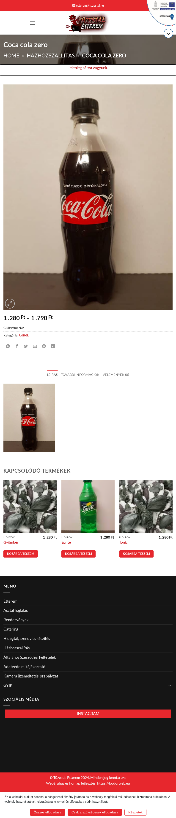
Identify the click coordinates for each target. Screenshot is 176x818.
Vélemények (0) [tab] (116, 374)
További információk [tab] (80, 374)
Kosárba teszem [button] (20, 553)
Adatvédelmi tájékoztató (24, 666)
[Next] (172, 524)
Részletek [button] (135, 812)
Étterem (10, 601)
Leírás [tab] (52, 374)
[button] (33, 23)
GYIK (8, 685)
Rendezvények (16, 619)
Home (11, 55)
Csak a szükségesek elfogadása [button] (95, 812)
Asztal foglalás (15, 610)
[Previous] (3, 524)
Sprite (66, 542)
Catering (10, 629)
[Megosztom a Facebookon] (17, 346)
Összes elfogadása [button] (47, 812)
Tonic (123, 542)
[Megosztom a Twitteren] (26, 346)
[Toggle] (170, 685)
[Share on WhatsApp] (8, 346)
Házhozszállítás (51, 55)
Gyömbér (10, 542)
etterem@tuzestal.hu (90, 5)
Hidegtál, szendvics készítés (26, 638)
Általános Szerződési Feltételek (29, 657)
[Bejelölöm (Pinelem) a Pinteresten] (44, 346)
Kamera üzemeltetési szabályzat (30, 676)
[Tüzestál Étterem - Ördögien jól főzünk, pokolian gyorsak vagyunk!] (88, 23)
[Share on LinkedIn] (53, 346)
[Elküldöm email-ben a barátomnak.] (35, 346)
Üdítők (24, 335)
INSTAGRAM (88, 713)
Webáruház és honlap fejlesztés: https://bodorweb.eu (88, 783)
